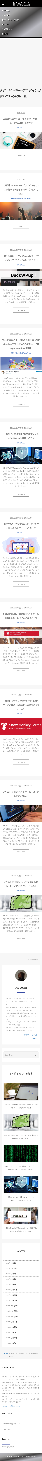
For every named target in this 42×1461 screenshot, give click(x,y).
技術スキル (7, 1429)
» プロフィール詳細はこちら (11, 1406)
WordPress (21, 128)
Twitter (35, 1038)
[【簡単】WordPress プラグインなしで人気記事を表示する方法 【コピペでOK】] (21, 211)
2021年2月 (9, 1295)
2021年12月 (10, 1268)
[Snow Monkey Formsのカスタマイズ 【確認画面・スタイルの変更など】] (21, 635)
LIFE (5, 34)
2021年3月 (9, 1290)
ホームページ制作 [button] (11, 20)
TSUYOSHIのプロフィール (12, 1424)
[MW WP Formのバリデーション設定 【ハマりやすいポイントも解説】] (21, 903)
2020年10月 (10, 1316)
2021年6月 (9, 1274)
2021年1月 (9, 1300)
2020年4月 (9, 1343)
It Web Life (16, 1457)
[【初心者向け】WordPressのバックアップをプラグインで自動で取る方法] (21, 277)
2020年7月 (9, 1332)
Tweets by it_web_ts (8, 1447)
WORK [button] (7, 29)
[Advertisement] (21, 60)
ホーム (7, 11)
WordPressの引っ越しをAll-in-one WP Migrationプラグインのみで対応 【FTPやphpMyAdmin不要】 (21, 344)
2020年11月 (10, 1311)
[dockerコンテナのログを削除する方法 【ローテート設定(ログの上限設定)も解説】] (21, 1153)
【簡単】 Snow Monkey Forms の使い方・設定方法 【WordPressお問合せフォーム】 (21, 705)
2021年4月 (9, 1284)
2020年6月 (9, 1338)
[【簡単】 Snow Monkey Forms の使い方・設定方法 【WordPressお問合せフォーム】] (21, 726)
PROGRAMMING (17, 198)
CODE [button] (7, 15)
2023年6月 (9, 1263)
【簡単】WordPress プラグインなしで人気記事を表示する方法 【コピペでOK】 (21, 189)
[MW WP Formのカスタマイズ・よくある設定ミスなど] (21, 813)
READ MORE (21, 155)
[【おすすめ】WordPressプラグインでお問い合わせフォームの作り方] (21, 545)
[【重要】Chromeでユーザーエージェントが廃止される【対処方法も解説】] (21, 1091)
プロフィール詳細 (31, 1035)
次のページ (32, 959)
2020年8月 (9, 1327)
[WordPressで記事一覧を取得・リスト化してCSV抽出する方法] (21, 140)
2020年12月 (10, 1306)
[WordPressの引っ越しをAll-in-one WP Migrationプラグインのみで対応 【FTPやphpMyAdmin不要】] (21, 365)
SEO (6, 24)
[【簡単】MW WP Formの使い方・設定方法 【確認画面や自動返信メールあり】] (21, 1215)
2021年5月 (9, 1279)
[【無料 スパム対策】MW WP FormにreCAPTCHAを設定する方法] (21, 455)
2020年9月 (9, 1322)
